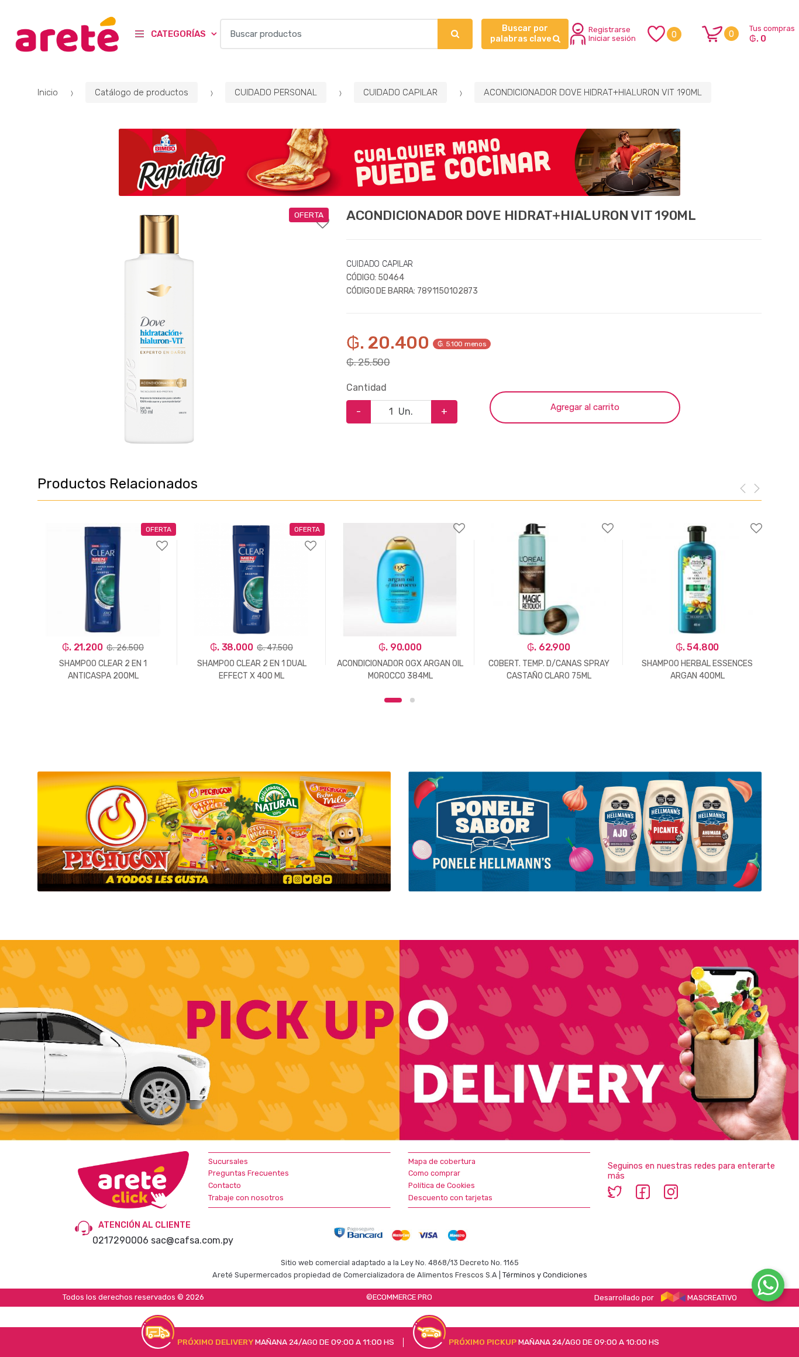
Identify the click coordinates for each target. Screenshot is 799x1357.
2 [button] (412, 700)
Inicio (47, 92)
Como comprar (434, 1173)
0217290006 (120, 1240)
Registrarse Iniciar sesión (612, 34)
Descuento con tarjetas (450, 1197)
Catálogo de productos (141, 92)
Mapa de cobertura (442, 1161)
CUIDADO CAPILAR (400, 92)
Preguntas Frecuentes (248, 1173)
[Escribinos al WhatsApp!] (768, 1287)
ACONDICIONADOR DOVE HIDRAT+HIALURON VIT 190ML (593, 92)
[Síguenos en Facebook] (643, 1191)
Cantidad (366, 387)
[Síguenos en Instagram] (671, 1191)
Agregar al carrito (584, 407)
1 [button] (393, 700)
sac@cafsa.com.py (192, 1240)
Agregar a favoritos (183, 215)
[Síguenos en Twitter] (615, 1191)
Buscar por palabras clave (521, 33)
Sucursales (228, 1161)
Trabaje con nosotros (246, 1197)
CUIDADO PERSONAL (276, 92)
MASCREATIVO (711, 1297)
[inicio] (60, 33)
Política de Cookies (441, 1185)
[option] (159, 329)
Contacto (224, 1185)
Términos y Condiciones (544, 1274)
